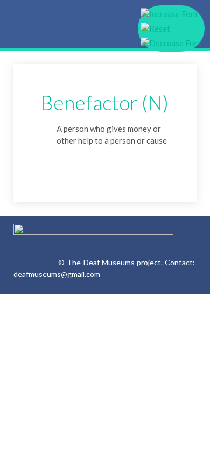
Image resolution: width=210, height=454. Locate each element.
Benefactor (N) (104, 102)
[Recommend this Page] (113, 160)
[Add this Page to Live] (80, 160)
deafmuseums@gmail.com (56, 274)
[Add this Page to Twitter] (96, 160)
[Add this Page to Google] (46, 160)
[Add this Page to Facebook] (63, 160)
